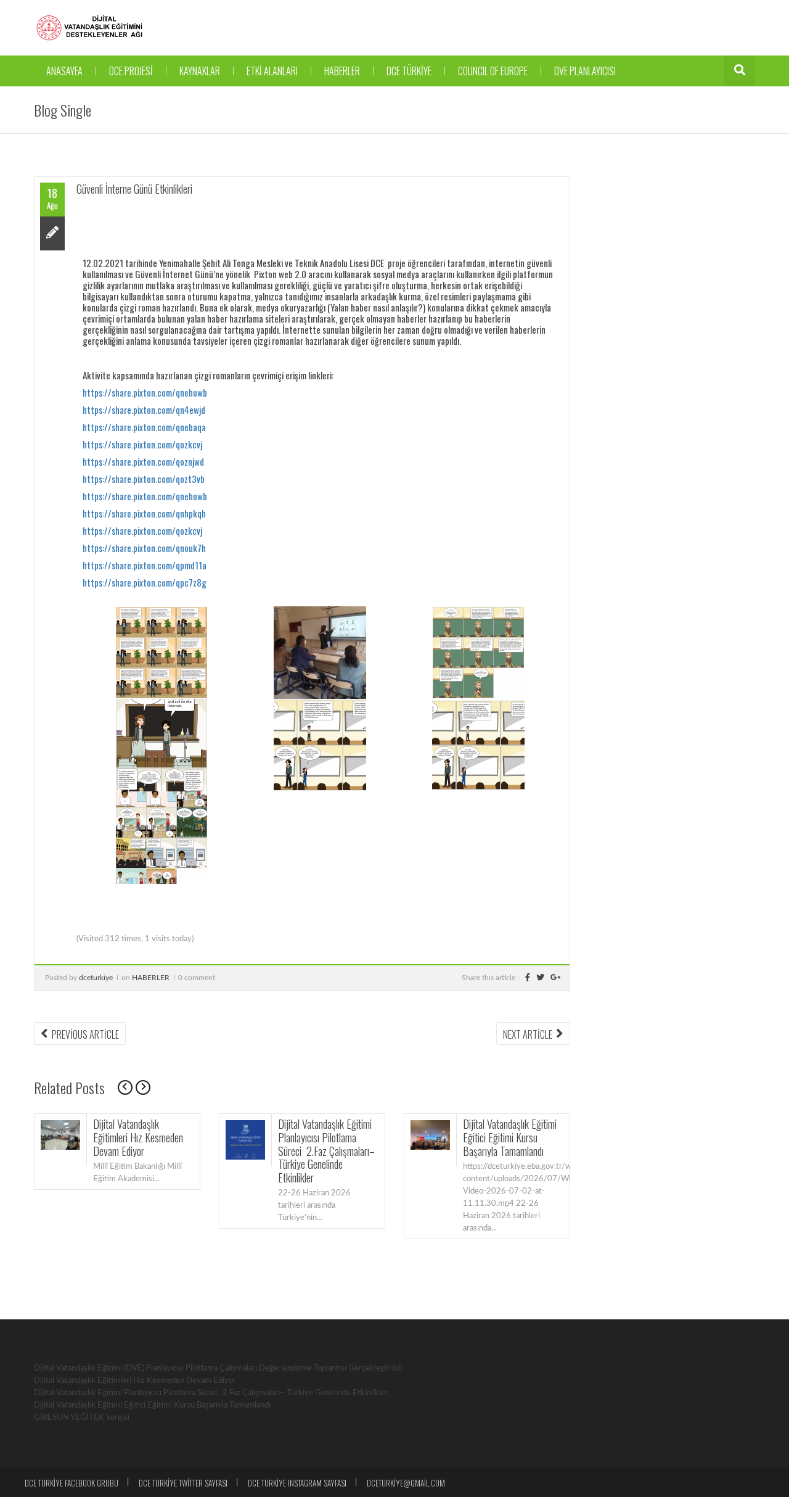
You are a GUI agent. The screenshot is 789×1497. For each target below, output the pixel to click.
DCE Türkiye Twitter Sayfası (183, 1483)
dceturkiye (96, 977)
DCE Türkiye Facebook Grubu (71, 1483)
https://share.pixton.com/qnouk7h (144, 548)
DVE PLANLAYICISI (585, 71)
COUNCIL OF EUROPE (493, 71)
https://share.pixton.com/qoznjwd (143, 461)
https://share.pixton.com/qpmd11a (144, 565)
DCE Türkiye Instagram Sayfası (297, 1483)
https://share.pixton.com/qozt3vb (144, 478)
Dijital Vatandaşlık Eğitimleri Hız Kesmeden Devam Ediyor (138, 1137)
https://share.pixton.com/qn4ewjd (144, 409)
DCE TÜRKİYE (408, 71)
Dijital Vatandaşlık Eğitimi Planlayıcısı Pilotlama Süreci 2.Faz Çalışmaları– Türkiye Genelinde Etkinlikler (326, 1150)
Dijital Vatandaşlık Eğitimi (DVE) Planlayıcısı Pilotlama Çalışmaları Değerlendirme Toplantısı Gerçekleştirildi (218, 1368)
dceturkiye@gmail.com (406, 1483)
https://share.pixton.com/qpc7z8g (144, 582)
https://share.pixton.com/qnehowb (145, 392)
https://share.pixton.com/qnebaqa (144, 427)
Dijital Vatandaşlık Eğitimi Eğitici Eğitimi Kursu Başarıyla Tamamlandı (510, 1137)
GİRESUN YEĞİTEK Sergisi (81, 1418)
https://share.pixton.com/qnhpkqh (144, 513)
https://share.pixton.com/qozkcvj (142, 444)
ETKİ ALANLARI (272, 71)
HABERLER (342, 71)
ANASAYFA (64, 71)
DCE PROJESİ (131, 71)
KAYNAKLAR (199, 71)
